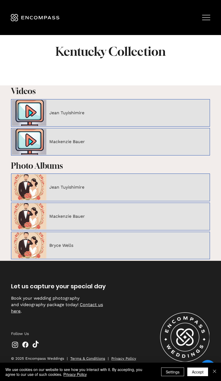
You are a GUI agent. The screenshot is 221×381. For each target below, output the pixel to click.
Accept (197, 372)
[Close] (214, 372)
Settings (172, 372)
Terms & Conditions (87, 358)
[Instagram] (15, 345)
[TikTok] (36, 345)
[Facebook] (25, 345)
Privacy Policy (123, 358)
